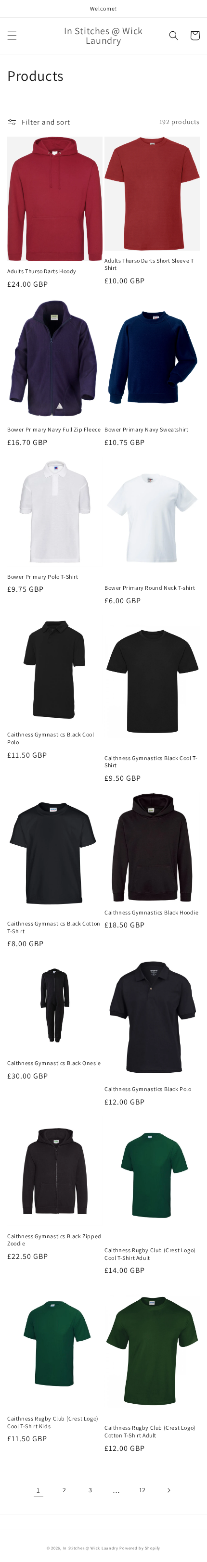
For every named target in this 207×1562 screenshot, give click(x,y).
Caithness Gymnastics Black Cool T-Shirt (150, 761)
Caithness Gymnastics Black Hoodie (151, 912)
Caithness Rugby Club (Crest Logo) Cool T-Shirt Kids (53, 1422)
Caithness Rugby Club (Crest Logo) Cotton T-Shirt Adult (150, 1431)
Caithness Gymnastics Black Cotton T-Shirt (54, 927)
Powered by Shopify (139, 1547)
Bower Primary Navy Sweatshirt (146, 429)
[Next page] (168, 1490)
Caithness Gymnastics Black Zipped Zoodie (54, 1239)
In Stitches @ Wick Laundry (90, 1547)
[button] (12, 35)
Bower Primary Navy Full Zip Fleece (54, 429)
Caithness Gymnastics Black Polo (148, 1088)
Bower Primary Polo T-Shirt (42, 576)
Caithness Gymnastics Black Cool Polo (50, 738)
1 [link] (38, 1490)
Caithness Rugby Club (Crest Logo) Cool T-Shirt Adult (150, 1253)
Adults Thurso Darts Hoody (42, 271)
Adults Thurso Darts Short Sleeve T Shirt (149, 264)
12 (142, 1490)
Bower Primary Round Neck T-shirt (149, 587)
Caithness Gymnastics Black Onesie (54, 1063)
